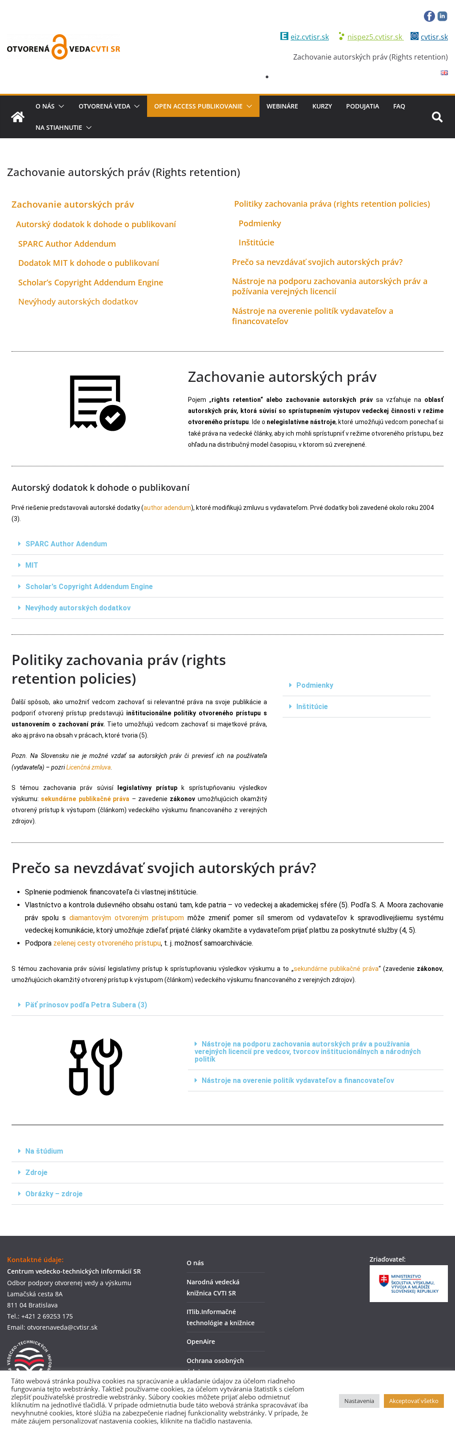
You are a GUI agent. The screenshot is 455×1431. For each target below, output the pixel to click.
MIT (31, 565)
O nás (45, 106)
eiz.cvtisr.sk (310, 37)
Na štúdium (44, 1151)
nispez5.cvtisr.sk (375, 37)
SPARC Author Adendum (66, 544)
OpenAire (201, 1341)
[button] (59, 106)
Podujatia (362, 106)
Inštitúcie (312, 706)
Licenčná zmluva (88, 767)
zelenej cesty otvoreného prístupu (107, 943)
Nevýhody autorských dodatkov (75, 301)
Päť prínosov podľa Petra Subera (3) (86, 1005)
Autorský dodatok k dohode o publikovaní (94, 224)
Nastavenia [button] (359, 1401)
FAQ (399, 106)
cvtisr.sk (434, 37)
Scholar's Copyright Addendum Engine (89, 586)
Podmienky (314, 685)
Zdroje (36, 1172)
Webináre (282, 106)
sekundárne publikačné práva (85, 798)
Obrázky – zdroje (54, 1194)
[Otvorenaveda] (17, 117)
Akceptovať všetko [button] (414, 1401)
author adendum (167, 507)
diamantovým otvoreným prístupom (126, 918)
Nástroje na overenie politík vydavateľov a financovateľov (298, 1080)
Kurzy (322, 106)
